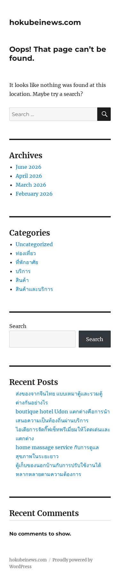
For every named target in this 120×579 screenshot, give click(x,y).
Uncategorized (34, 244)
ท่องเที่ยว (26, 253)
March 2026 (31, 185)
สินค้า (22, 280)
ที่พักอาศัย (27, 262)
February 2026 (34, 194)
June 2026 (29, 167)
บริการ (23, 271)
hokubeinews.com (45, 22)
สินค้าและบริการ (34, 289)
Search (18, 326)
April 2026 (29, 176)
